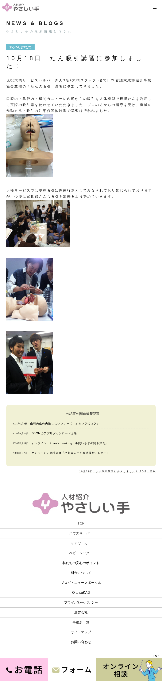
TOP (81, 523)
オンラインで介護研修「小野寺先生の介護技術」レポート (70, 452)
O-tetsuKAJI (81, 592)
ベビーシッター (81, 553)
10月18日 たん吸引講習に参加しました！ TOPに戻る (117, 471)
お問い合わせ (81, 642)
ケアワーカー (81, 543)
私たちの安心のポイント (81, 563)
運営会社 (81, 612)
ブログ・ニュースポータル (81, 582)
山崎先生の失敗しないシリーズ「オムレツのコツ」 (65, 423)
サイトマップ (81, 632)
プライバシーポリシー (81, 602)
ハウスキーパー (81, 533)
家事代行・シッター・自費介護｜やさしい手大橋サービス (20, 7)
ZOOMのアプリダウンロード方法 (54, 433)
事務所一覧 (81, 622)
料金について (81, 573)
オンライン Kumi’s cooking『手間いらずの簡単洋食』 (69, 443)
